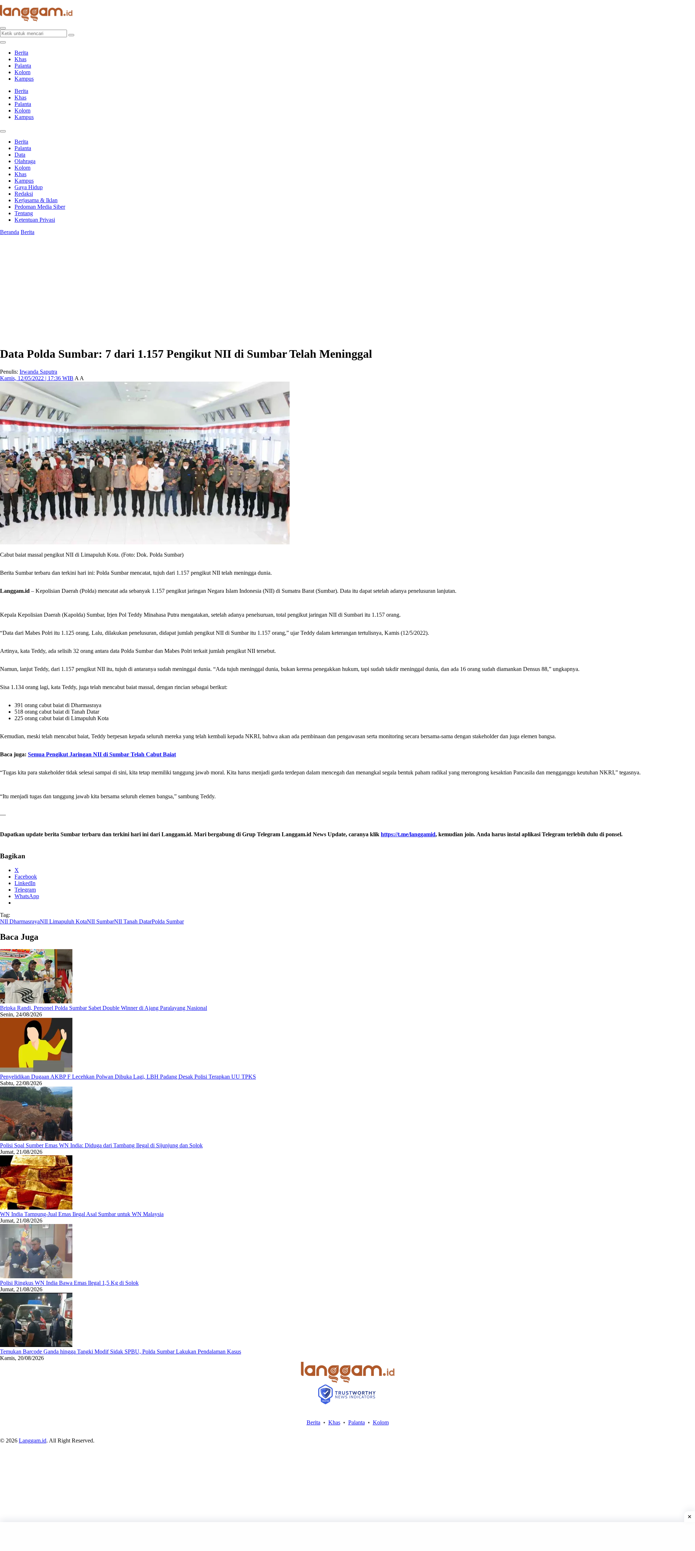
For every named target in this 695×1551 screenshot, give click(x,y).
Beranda (9, 232)
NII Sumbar (100, 921)
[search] (3, 28)
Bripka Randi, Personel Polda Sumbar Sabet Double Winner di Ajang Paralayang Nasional (103, 1008)
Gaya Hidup (28, 187)
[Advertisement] (347, 1536)
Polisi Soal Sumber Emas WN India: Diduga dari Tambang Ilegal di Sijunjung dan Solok (101, 1145)
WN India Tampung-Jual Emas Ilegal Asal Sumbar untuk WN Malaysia (82, 1214)
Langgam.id (32, 1440)
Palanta (22, 66)
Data (19, 155)
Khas (20, 59)
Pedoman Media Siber (39, 207)
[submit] (71, 35)
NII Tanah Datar (133, 921)
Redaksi (23, 194)
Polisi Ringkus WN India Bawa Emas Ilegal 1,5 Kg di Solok (69, 1283)
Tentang (23, 213)
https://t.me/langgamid (408, 834)
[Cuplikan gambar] (36, 1001)
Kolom (22, 72)
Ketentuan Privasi (34, 220)
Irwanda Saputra (38, 372)
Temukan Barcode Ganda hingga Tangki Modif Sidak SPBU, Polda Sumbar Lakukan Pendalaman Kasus (120, 1351)
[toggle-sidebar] (3, 42)
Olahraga (24, 161)
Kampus (24, 79)
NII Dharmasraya (20, 921)
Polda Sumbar (168, 921)
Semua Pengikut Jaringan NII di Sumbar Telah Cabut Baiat (102, 754)
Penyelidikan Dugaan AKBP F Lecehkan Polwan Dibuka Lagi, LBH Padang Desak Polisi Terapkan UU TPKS (128, 1077)
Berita (21, 53)
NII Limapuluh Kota (63, 921)
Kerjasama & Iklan (36, 200)
